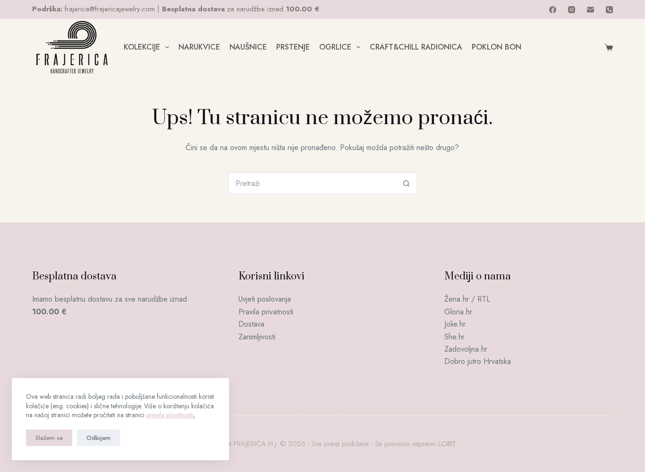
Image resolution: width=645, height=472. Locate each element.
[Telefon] (609, 9)
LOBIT (447, 443)
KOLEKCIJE (142, 47)
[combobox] (312, 183)
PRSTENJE (293, 47)
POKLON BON (496, 47)
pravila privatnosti (169, 415)
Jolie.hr (455, 324)
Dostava (251, 324)
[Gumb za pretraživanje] (406, 183)
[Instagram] (571, 9)
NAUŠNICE (248, 47)
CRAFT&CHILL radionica (416, 47)
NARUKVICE (199, 47)
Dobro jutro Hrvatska (477, 361)
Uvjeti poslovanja (264, 299)
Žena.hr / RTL (467, 299)
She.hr (454, 336)
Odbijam (98, 437)
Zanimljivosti (256, 336)
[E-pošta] (590, 9)
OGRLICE (335, 47)
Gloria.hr (458, 311)
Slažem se (49, 437)
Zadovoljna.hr (465, 349)
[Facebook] (552, 9)
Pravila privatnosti (265, 311)
